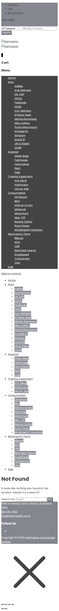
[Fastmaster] (10, 41)
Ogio (17, 172)
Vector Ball (21, 189)
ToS (10, 9)
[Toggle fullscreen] (6, 604)
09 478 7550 (9, 512)
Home (12, 78)
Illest (17, 168)
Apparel (13, 152)
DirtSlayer (20, 197)
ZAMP (18, 148)
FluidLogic (20, 102)
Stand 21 (19, 139)
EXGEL (18, 98)
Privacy (12, 5)
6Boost (18, 238)
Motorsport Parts (19, 234)
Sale (10, 267)
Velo (17, 263)
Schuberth (21, 131)
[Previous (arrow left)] (2, 608)
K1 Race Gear (22, 115)
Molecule (20, 209)
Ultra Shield (21, 144)
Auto (11, 82)
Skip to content (11, 274)
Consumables (17, 193)
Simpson (19, 135)
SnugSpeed (21, 254)
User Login (7, 20)
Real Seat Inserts (25, 250)
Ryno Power (22, 226)
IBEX (17, 201)
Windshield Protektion (28, 230)
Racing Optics (23, 222)
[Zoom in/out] (2, 604)
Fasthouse (21, 160)
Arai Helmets (22, 90)
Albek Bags (21, 156)
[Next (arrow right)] (6, 608)
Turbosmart (22, 259)
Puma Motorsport (25, 127)
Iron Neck (20, 181)
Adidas (18, 86)
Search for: (8, 499)
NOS (17, 242)
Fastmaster (22, 164)
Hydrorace (21, 185)
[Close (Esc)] (12, 604)
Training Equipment (20, 176)
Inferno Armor (23, 205)
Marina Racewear (25, 119)
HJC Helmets (22, 111)
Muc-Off (19, 217)
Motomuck (21, 213)
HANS (17, 107)
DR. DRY (19, 94)
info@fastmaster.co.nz (15, 516)
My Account (15, 13)
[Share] (9, 604)
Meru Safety (22, 123)
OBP (17, 246)
